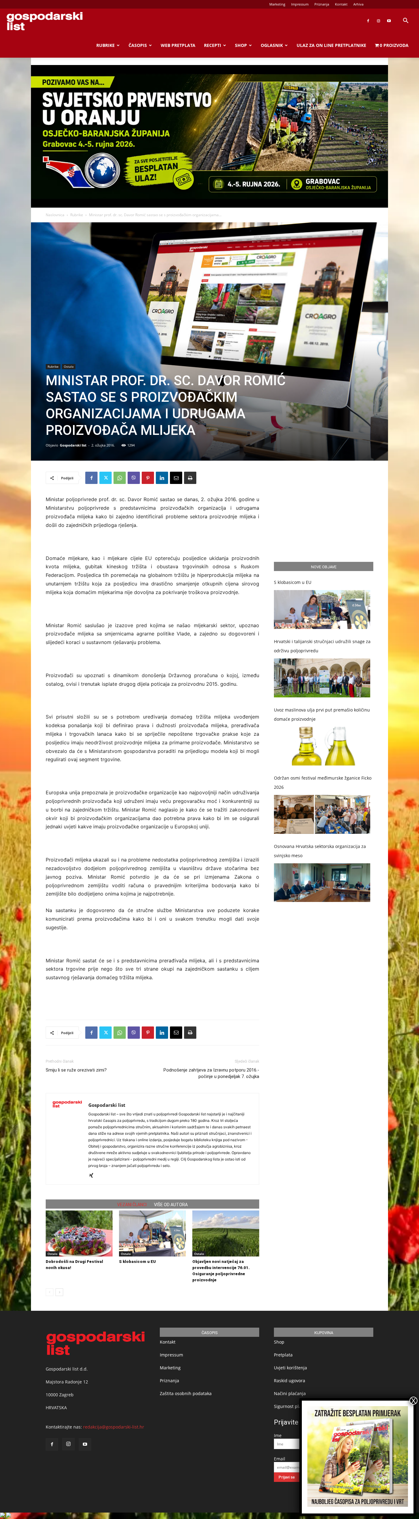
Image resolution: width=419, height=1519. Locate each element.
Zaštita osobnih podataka (186, 1393)
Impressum (300, 4)
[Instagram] (378, 21)
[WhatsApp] (119, 478)
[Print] (190, 478)
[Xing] (93, 1176)
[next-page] (59, 1292)
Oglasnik (272, 45)
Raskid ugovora (289, 1380)
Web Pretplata (178, 45)
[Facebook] (368, 21)
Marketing (277, 4)
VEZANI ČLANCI (132, 1204)
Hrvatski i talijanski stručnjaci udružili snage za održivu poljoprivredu (322, 646)
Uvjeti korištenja (290, 1368)
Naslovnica (55, 214)
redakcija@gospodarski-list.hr (113, 1427)
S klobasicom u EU (137, 1261)
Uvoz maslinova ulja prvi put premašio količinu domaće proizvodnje (322, 714)
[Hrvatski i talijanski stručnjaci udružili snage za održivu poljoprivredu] (322, 677)
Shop (241, 45)
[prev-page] (49, 1292)
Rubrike (105, 45)
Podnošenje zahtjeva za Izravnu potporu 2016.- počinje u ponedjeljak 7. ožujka (211, 1073)
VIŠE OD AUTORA (171, 1204)
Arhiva (358, 4)
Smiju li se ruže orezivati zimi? (76, 1070)
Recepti (212, 45)
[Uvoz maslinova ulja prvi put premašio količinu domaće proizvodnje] (322, 746)
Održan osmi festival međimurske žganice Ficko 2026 (322, 782)
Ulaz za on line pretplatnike (331, 45)
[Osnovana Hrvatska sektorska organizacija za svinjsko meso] (322, 882)
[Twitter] (105, 478)
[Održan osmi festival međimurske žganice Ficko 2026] (322, 814)
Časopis (138, 45)
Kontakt (341, 4)
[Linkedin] (162, 478)
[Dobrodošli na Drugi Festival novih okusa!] (79, 1233)
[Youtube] (389, 21)
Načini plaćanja (290, 1393)
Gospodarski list (73, 445)
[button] (405, 21)
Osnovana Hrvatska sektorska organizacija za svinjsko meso (320, 850)
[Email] (176, 478)
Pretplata (283, 1355)
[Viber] (134, 478)
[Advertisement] (152, 999)
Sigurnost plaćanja (293, 1406)
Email (279, 1459)
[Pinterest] (148, 478)
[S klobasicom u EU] (152, 1233)
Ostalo (69, 366)
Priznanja (321, 4)
